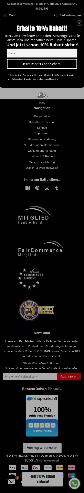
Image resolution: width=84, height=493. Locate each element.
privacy (42, 102)
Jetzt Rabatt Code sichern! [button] (42, 63)
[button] (79, 23)
